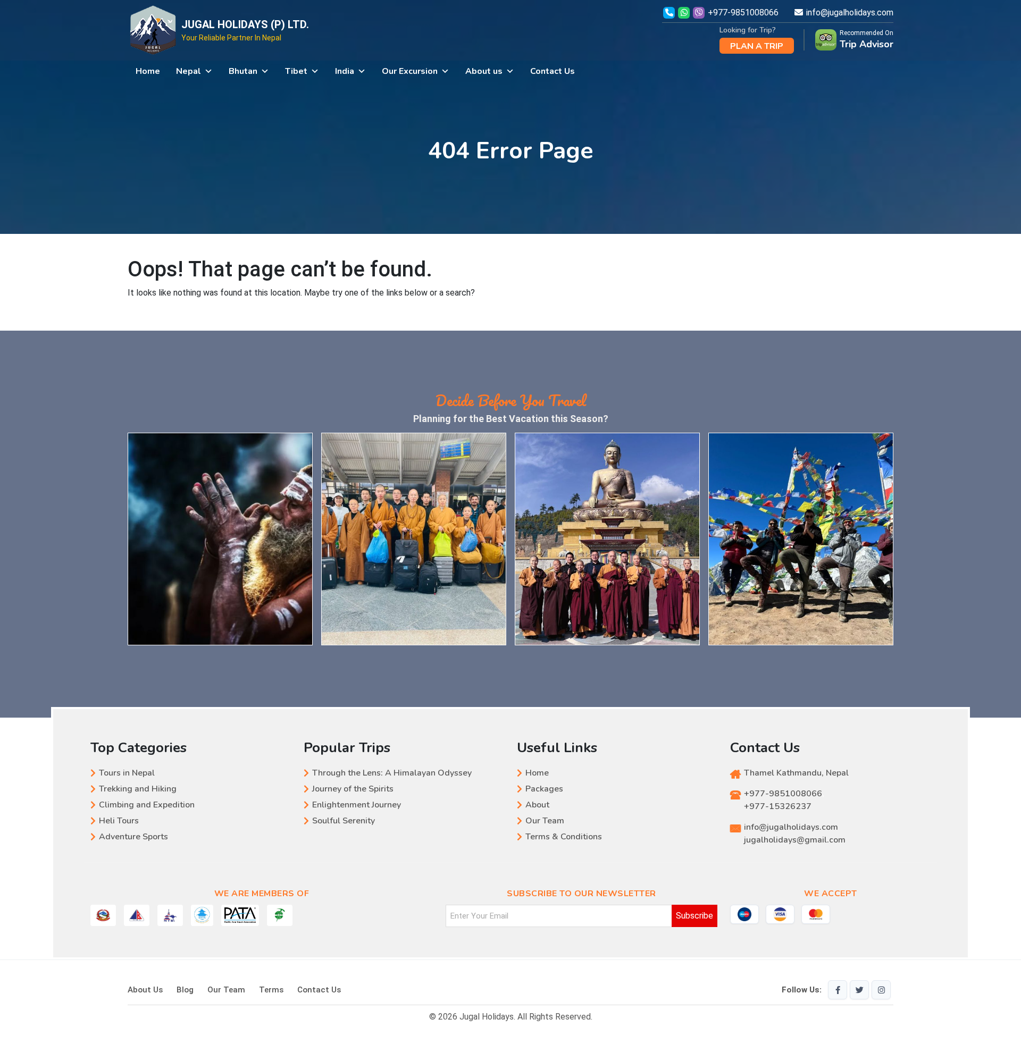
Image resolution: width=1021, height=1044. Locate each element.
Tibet (296, 71)
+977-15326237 (777, 806)
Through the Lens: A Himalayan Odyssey (392, 773)
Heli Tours (119, 821)
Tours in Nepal (127, 773)
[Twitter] (859, 989)
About (537, 805)
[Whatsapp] (685, 12)
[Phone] (669, 12)
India (344, 71)
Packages (544, 789)
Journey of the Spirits (353, 789)
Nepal (188, 71)
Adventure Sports (133, 837)
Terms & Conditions (563, 837)
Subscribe (694, 916)
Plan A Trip (756, 46)
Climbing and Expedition (147, 805)
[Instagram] (881, 989)
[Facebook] (837, 989)
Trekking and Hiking (138, 789)
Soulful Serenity (343, 821)
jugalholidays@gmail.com (795, 840)
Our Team (544, 821)
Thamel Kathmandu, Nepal (796, 773)
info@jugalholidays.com (849, 12)
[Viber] (700, 12)
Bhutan (243, 71)
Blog (185, 990)
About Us (145, 990)
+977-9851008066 (743, 12)
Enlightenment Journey (356, 805)
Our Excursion (410, 71)
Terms (271, 990)
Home (148, 71)
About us (484, 71)
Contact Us (552, 71)
